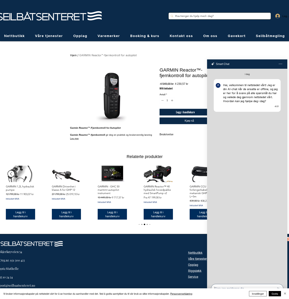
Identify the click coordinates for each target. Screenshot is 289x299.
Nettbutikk (195, 252)
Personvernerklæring (181, 293)
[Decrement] (162, 100)
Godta (275, 293)
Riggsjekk (195, 270)
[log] (247, 175)
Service (193, 276)
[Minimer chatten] (280, 64)
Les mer (74, 138)
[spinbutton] (167, 100)
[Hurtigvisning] (20, 174)
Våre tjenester (197, 258)
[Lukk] (285, 293)
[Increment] (172, 100)
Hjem (73, 55)
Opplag (193, 264)
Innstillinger (258, 293)
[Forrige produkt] (11, 173)
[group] (144, 193)
